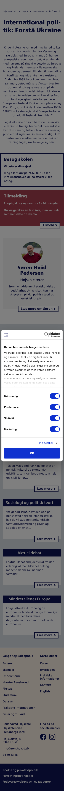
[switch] (55, 407)
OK (32, 453)
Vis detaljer (46, 443)
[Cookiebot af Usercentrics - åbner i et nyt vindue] (45, 334)
